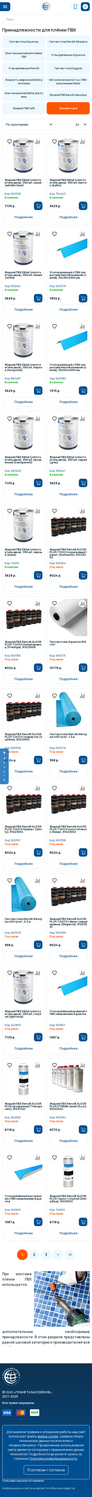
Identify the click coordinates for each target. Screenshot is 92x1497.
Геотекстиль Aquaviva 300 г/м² (68, 643)
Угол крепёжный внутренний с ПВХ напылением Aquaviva (23, 1199)
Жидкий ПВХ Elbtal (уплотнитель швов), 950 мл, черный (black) (23, 552)
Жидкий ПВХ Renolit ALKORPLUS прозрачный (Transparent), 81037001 (23, 1106)
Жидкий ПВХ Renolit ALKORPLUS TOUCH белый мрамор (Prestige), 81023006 (23, 645)
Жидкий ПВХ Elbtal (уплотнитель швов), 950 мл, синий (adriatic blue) (23, 183)
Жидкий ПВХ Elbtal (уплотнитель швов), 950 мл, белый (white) (23, 275)
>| (69, 1254)
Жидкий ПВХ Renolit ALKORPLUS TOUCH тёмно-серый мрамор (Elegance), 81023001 (68, 923)
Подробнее (24, 217)
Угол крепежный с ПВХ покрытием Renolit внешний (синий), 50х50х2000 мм (68, 367)
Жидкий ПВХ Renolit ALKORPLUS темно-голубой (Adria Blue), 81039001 (68, 1199)
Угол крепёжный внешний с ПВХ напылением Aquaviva (68, 1013)
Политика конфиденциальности (53, 1458)
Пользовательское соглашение (23, 1481)
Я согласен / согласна (46, 1469)
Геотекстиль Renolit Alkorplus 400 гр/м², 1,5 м (68, 736)
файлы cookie (48, 1436)
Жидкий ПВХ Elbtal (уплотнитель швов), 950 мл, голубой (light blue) (23, 1014)
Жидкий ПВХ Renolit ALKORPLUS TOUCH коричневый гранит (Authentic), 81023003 (68, 553)
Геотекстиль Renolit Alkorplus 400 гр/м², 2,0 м (23, 920)
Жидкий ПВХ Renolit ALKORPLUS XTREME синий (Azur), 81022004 (68, 1106)
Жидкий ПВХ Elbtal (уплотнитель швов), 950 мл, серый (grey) (68, 460)
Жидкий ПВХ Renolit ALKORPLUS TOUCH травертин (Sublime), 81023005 (23, 737)
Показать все (68, 108)
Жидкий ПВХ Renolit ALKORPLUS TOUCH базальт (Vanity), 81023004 (23, 829)
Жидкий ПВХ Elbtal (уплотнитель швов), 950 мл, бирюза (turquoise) (23, 367)
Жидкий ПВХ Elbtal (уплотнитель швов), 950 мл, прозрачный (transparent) (23, 460)
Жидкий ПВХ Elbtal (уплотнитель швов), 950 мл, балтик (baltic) (68, 183)
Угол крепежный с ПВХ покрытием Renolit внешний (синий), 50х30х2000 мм (68, 275)
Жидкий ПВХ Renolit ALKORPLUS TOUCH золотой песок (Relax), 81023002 (68, 829)
